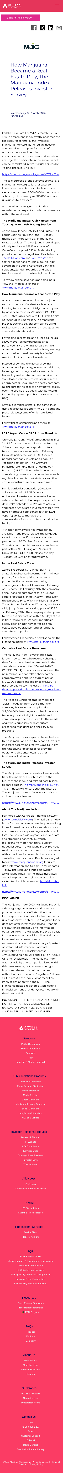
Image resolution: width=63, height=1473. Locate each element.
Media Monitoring (30, 1099)
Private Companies (30, 1048)
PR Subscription (30, 1208)
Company (31, 1341)
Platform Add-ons (30, 1237)
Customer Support (30, 1436)
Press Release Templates (31, 1303)
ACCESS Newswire (30, 1393)
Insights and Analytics (31, 1113)
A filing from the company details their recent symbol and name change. (31, 689)
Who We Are (30, 1360)
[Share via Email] (59, 27)
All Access (31, 1184)
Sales (30, 1431)
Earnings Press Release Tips (30, 1279)
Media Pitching (30, 1095)
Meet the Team (30, 1365)
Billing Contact (30, 1445)
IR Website (30, 1142)
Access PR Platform (31, 1081)
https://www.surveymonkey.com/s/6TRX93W (30, 174)
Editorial (30, 1440)
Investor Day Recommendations (30, 1283)
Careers (30, 1374)
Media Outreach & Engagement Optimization (30, 1261)
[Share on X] (42, 27)
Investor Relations (30, 1369)
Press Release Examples (30, 1307)
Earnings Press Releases (30, 1155)
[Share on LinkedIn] (50, 27)
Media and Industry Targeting (31, 1104)
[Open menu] (57, 6)
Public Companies (30, 1044)
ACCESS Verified (30, 1117)
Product (31, 1332)
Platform (30, 1336)
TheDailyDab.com (13, 258)
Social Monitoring (30, 1108)
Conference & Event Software (31, 1188)
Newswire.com (30, 1398)
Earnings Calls (30, 1151)
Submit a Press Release (30, 1212)
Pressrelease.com (30, 1402)
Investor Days (31, 1160)
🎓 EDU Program (30, 1312)
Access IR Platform (30, 1137)
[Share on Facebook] (34, 27)
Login (30, 1422)
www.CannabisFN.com (17, 819)
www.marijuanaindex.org (18, 287)
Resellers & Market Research (31, 1062)
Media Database (30, 1090)
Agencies (30, 1053)
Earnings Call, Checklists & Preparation (31, 1274)
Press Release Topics (31, 1256)
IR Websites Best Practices (30, 1270)
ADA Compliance (30, 1146)
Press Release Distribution (30, 1086)
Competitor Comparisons (30, 1265)
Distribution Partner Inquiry (30, 1449)
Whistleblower (30, 1164)
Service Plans (30, 1232)
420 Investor (39, 258)
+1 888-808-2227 (30, 1427)
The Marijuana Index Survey (41, 784)
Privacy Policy (36, 1464)
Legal (30, 1057)
